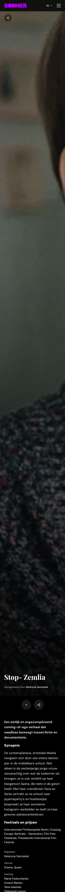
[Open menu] (59, 6)
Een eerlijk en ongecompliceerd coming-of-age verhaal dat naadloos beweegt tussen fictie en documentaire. (30, 730)
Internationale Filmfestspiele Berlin (26, 829)
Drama (8, 867)
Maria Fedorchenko (16, 878)
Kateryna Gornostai (37, 687)
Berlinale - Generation (28, 834)
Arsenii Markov (13, 883)
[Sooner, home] (15, 6)
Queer (18, 867)
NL (48, 5)
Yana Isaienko (12, 887)
